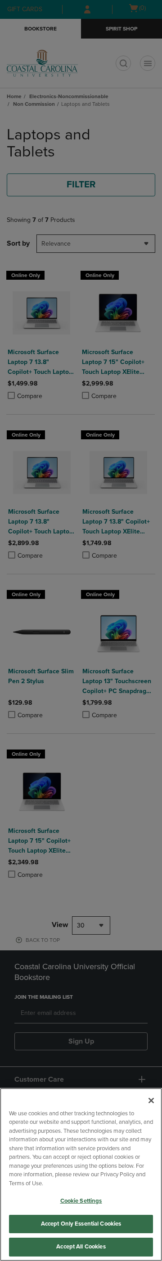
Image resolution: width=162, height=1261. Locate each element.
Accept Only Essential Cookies (81, 1223)
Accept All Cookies (80, 1246)
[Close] (151, 1100)
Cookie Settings (81, 1201)
